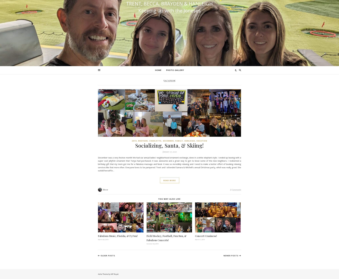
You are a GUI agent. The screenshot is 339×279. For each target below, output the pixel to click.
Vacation (202, 141)
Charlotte (155, 141)
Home (158, 70)
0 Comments (235, 189)
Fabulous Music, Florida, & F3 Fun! (118, 236)
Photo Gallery (175, 70)
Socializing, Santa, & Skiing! (169, 145)
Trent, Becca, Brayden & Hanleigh (169, 3)
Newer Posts (231, 255)
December (168, 141)
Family (179, 141)
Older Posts (107, 255)
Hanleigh (189, 141)
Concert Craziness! (206, 236)
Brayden (143, 141)
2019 (134, 141)
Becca (105, 189)
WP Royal (114, 274)
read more (169, 180)
